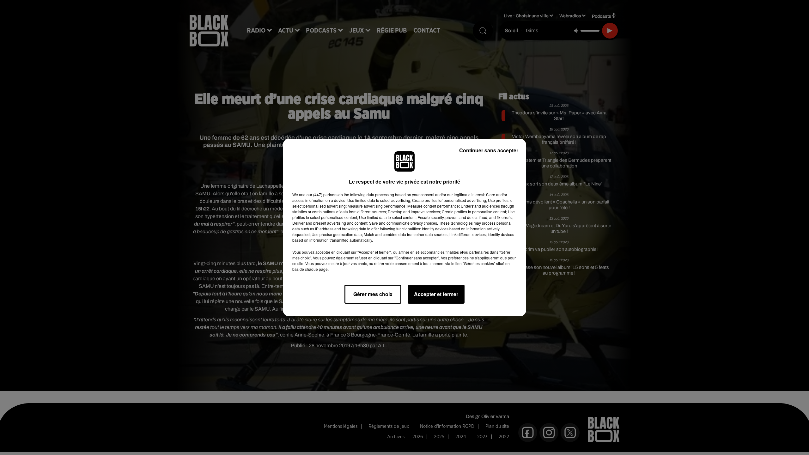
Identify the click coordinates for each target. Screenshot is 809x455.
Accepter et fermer (436, 294)
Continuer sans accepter (488, 150)
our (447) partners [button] (322, 194)
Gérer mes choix (372, 294)
